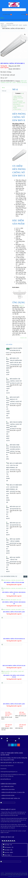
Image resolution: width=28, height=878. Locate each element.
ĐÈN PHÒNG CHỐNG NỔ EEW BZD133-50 (14, 638)
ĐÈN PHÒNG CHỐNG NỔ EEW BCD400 (14, 582)
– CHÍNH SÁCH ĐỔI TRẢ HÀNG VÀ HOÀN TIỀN (13, 792)
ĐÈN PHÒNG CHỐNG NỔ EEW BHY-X (18, 98)
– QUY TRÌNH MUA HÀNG (7, 786)
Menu (2, 18)
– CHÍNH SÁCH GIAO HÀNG (8, 789)
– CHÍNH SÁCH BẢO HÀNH (7, 795)
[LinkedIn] (15, 745)
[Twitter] (12, 745)
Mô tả (3, 87)
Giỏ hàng (23, 14)
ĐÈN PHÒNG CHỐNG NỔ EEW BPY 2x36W (14, 611)
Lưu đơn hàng (6, 14)
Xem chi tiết (14, 625)
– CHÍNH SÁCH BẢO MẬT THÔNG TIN (10, 798)
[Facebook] (9, 745)
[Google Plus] (18, 745)
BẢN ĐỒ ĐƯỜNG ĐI (6, 779)
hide (22, 93)
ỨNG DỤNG (17, 109)
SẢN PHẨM (9, 23)
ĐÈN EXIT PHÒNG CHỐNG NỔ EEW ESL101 (14, 665)
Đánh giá (4, 90)
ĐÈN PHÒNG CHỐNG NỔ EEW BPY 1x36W (14, 703)
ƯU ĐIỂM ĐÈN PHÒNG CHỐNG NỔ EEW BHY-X (19, 102)
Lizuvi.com (23, 337)
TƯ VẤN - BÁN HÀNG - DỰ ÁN (9, 714)
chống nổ (21, 305)
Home (2, 23)
